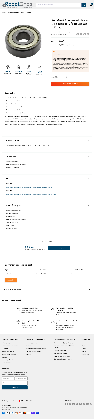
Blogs (83, 346)
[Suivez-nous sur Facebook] (66, 404)
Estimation (10, 280)
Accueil (4, 12)
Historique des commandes (10, 346)
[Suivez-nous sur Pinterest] (77, 404)
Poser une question (28, 74)
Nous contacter (6, 363)
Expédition (5, 348)
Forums (84, 343)
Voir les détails (7, 73)
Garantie (4, 357)
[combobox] (59, 5)
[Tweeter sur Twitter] (84, 34)
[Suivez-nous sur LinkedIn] (87, 404)
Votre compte (6, 343)
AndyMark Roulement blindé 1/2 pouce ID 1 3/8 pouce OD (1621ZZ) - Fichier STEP (31, 194)
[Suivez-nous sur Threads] (91, 404)
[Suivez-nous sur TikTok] (84, 404)
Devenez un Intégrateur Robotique (64, 343)
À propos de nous (31, 343)
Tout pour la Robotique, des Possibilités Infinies (14, 407)
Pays (6, 270)
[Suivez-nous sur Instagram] (73, 404)
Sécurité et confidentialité (33, 351)
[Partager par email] (88, 34)
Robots (84, 348)
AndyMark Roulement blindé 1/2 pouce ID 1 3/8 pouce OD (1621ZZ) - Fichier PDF (30, 187)
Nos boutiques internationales (10, 401)
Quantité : (54, 77)
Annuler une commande (9, 354)
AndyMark (54, 32)
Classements (86, 354)
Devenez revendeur (60, 350)
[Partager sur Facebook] (77, 34)
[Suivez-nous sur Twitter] (70, 404)
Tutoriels (84, 351)
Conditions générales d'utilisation (36, 348)
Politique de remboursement (12, 289)
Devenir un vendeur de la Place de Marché (64, 346)
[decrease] (61, 77)
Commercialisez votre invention (63, 359)
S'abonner (14, 387)
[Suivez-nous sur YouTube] (80, 404)
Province (43, 270)
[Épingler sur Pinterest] (81, 34)
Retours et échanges (8, 351)
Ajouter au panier (70, 84)
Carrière (28, 346)
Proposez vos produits (60, 353)
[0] (91, 5)
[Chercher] (84, 5)
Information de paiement (9, 360)
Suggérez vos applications (62, 356)
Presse (28, 354)
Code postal (79, 270)
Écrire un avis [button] (59, 248)
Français (29, 401)
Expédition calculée (64, 45)
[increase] (72, 77)
